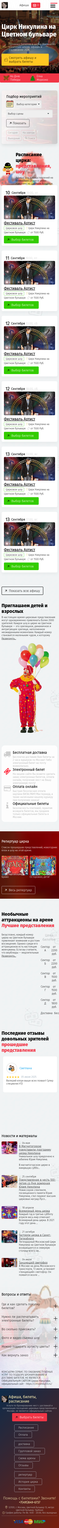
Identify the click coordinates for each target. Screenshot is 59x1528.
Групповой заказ (29, 1451)
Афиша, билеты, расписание (23, 1399)
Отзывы (23, 1465)
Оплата (23, 1434)
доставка (24, 1444)
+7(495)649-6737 (29, 1502)
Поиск (31, 138)
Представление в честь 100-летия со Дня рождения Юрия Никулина (37, 1183)
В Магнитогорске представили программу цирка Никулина (35, 1149)
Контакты (24, 1489)
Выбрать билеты (32, 1417)
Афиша (24, 5)
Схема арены (27, 1458)
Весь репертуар (20, 890)
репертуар (25, 1474)
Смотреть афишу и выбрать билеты (22, 59)
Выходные (14, 138)
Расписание (26, 1427)
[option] (29, 1075)
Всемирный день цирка (34, 1211)
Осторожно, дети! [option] (12, 876)
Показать (19, 123)
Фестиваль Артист (19, 223)
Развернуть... (9, 638)
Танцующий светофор (33, 1262)
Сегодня (13, 132)
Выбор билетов (22, 239)
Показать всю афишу (24, 591)
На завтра (28, 132)
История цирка (28, 1481)
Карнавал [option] (35, 876)
